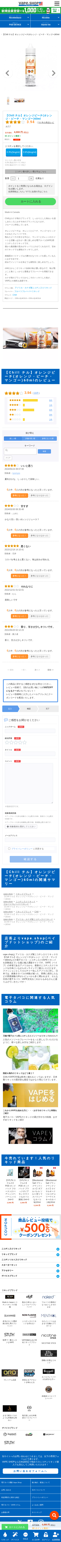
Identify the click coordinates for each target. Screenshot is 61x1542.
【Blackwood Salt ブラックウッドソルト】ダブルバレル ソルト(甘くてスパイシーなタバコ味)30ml (37, 1191)
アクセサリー (7, 1270)
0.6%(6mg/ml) (29, 152)
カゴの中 (36, 1540)
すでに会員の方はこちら (36, 191)
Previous (8, 73)
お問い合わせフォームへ (30, 1471)
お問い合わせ (6, 1490)
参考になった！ (19, 495)
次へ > (37, 670)
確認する (30, 859)
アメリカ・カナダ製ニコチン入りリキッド (33, 288)
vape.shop (8, 894)
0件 (50, 415)
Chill (15, 295)
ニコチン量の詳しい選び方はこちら (30, 171)
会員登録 (56, 1540)
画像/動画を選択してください (21, 826)
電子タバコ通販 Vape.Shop (11, 1482)
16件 (36, 393)
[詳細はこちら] (10, 1177)
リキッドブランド (23, 894)
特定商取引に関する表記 (10, 1497)
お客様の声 (5, 1512)
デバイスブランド (9, 1276)
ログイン (46, 1540)
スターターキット (9, 1265)
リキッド (5, 1540)
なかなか (16, 473)
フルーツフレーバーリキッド (27, 291)
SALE (25, 1539)
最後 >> (50, 670)
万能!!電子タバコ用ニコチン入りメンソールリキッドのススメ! (30, 1036)
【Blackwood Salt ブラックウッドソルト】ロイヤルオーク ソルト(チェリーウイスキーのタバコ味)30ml (50, 1191)
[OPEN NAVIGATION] (57, 3)
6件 (50, 410)
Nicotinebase (15, 17)
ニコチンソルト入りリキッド (14, 1259)
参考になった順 (48, 438)
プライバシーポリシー (22, 849)
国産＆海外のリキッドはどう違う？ (18, 1073)
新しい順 (13, 438)
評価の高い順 (30, 438)
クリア (8, 458)
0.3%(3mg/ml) (13, 152)
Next (53, 73)
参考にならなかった (39, 495)
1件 (50, 405)
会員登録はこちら (16, 191)
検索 (44, 451)
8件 (50, 400)
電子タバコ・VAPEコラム (10, 1505)
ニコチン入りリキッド (25, 902)
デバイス (15, 1540)
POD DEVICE (15, 24)
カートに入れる (30, 201)
